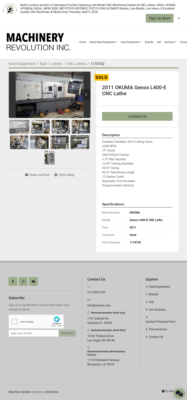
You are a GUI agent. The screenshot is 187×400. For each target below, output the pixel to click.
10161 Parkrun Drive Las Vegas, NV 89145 (101, 338)
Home (82, 42)
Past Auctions (158, 329)
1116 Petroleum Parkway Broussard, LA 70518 (103, 362)
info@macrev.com (99, 305)
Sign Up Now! (159, 18)
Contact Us (137, 116)
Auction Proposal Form (160, 321)
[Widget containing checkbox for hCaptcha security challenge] (36, 321)
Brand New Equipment (102, 42)
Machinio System (20, 392)
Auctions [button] (169, 42)
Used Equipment (130, 42)
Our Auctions (157, 309)
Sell (159, 42)
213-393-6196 (96, 292)
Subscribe (67, 333)
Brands (149, 42)
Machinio (52, 392)
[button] (103, 42)
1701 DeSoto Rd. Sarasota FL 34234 (99, 321)
